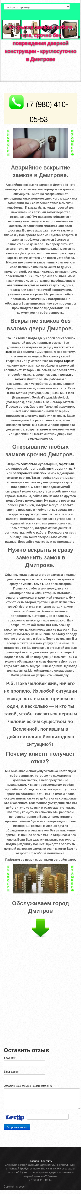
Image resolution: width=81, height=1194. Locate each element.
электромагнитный (60, 468)
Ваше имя (10, 1057)
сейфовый (29, 464)
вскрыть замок (37, 429)
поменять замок (31, 583)
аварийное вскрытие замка (27, 285)
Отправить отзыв (17, 1127)
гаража (69, 361)
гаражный (66, 464)
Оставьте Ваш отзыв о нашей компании (28, 1085)
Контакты (46, 1161)
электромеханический (30, 473)
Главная (34, 1161)
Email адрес (11, 1071)
